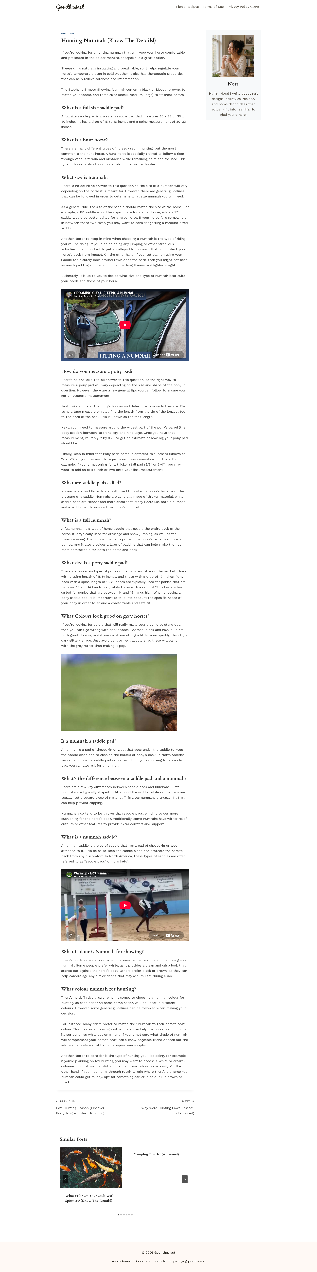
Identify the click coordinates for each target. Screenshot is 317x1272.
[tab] (118, 1214)
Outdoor (67, 33)
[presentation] (91, 1167)
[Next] (185, 1179)
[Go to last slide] (65, 1179)
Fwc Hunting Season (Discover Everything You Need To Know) (80, 1107)
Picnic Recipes (187, 7)
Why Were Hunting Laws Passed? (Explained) (167, 1107)
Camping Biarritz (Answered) (156, 1154)
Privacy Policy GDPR (243, 7)
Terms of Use (213, 7)
